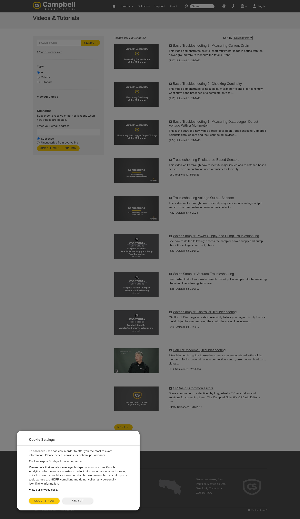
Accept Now (44, 500)
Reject (78, 500)
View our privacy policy (43, 489)
